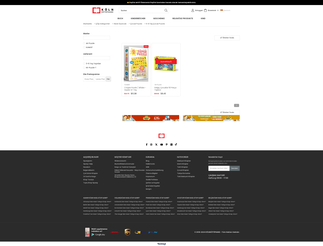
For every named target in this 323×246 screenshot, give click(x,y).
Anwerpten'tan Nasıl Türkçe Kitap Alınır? (222, 214)
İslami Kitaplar (182, 164)
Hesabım (86, 167)
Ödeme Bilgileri (152, 173)
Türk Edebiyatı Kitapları (186, 176)
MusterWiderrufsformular (124, 164)
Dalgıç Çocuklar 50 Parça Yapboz (165, 88)
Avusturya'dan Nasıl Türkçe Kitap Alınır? (191, 201)
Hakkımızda (150, 164)
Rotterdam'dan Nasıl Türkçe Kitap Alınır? (129, 208)
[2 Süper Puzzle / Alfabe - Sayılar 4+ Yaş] (136, 63)
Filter (108, 79)
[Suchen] (166, 10)
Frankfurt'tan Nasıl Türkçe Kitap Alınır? (97, 214)
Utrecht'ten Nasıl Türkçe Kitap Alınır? (128, 211)
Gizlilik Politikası (152, 180)
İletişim (149, 189)
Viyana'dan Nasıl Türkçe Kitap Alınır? (190, 205)
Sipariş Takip (88, 164)
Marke (86, 33)
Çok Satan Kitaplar (90, 173)
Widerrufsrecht (120, 161)
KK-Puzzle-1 (91, 67)
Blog (147, 161)
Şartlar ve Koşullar (152, 183)
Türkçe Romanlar (183, 173)
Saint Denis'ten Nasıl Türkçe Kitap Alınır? (160, 214)
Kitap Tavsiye (88, 180)
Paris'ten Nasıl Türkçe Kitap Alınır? (158, 205)
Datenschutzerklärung (154, 170)
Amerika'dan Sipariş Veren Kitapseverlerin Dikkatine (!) (125, 176)
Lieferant (87, 54)
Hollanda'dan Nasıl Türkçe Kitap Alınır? (129, 201)
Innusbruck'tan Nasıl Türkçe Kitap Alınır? (191, 211)
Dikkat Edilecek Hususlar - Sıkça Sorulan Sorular (130, 171)
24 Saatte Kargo (89, 176)
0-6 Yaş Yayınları (93, 63)
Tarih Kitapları (182, 167)
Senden (234, 168)
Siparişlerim (87, 161)
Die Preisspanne (91, 74)
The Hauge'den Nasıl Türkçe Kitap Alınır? (129, 214)
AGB (147, 167)
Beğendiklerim (88, 170)
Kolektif (89, 47)
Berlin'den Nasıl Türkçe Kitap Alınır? (96, 205)
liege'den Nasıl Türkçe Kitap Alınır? (220, 208)
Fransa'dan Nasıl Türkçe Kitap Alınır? (159, 201)
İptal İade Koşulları (153, 186)
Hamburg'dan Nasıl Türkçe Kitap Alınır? (97, 211)
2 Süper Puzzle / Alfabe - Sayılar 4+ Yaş (135, 88)
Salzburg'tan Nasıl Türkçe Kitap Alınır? (191, 208)
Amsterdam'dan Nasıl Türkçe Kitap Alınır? (130, 205)
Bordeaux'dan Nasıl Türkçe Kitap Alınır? (160, 208)
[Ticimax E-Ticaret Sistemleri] (161, 244)
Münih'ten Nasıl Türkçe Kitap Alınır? (96, 208)
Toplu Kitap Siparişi (90, 183)
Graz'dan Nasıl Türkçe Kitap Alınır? (189, 214)
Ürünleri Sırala (228, 38)
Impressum (150, 176)
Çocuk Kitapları (183, 170)
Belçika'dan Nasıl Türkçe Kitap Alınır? (221, 201)
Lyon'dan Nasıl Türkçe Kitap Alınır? (158, 211)
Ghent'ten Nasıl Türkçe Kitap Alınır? (221, 211)
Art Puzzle (90, 43)
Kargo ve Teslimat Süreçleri (125, 167)
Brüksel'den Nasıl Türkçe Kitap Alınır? (221, 205)
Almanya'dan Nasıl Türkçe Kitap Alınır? (97, 201)
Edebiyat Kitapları (184, 161)
